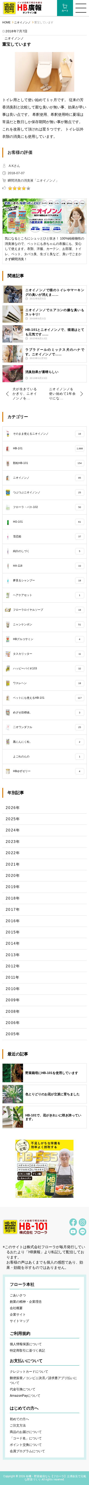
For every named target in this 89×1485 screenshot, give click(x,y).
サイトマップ (19, 1321)
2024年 (13, 830)
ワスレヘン (47, 683)
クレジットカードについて (29, 1371)
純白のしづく (47, 551)
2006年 (13, 1023)
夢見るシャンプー (47, 580)
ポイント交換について (26, 1444)
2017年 (13, 909)
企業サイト (18, 1314)
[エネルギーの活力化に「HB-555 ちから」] (44, 1169)
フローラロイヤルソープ (47, 609)
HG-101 (47, 521)
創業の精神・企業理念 (26, 1301)
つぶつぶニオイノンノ (47, 492)
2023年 (13, 842)
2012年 (13, 966)
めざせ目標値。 (47, 712)
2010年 (13, 989)
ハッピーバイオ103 (47, 668)
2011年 (13, 977)
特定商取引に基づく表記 (27, 1350)
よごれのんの (47, 756)
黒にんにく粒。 (47, 741)
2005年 (13, 1034)
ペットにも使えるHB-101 (47, 697)
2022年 (13, 853)
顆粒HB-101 (47, 463)
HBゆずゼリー (47, 771)
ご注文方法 (18, 1425)
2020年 (13, 876)
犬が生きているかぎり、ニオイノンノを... (25, 393)
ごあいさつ (18, 1295)
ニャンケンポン (47, 624)
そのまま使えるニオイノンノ (47, 433)
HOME (6, 22)
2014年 (13, 943)
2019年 (13, 887)
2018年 (13, 898)
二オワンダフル (47, 727)
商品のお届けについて (26, 1432)
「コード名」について (26, 1438)
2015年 (13, 932)
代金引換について (22, 1389)
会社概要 (16, 1308)
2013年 (13, 955)
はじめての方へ (24, 1408)
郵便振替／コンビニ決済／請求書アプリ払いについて (43, 1380)
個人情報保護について (26, 1344)
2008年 (13, 1011)
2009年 (13, 1000)
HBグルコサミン (47, 639)
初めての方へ (19, 1419)
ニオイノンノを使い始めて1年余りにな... (62, 393)
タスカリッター (47, 653)
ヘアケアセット (47, 595)
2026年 (13, 808)
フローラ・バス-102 (47, 507)
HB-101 (48, 448)
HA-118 (47, 565)
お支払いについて (26, 1360)
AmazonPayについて (25, 1395)
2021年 (13, 864)
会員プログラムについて (27, 1451)
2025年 (13, 819)
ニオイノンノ (22, 22)
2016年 (13, 921)
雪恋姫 (47, 536)
